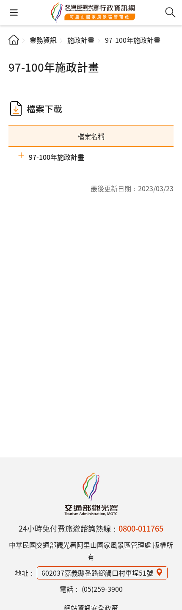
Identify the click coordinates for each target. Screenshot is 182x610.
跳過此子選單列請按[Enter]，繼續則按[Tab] (15, 53)
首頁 (13, 39)
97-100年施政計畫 (56, 157)
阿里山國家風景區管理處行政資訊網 (93, 12)
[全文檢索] (170, 12)
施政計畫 (80, 40)
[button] (13, 12)
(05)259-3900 (102, 589)
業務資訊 (43, 40)
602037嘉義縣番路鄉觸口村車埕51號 (97, 573)
